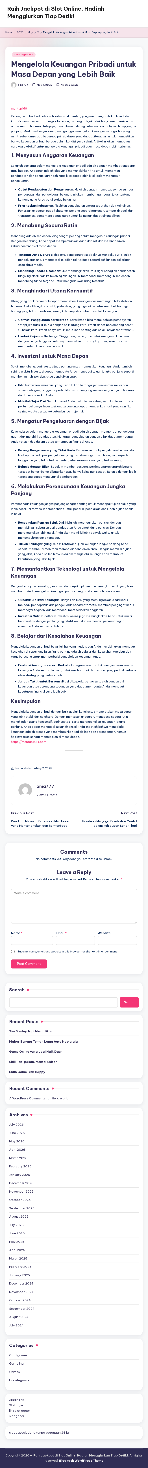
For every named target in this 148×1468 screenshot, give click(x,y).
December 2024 (21, 1283)
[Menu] (10, 26)
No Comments (70, 85)
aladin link (16, 1400)
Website (104, 933)
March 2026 (18, 1158)
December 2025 (21, 1183)
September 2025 (21, 1208)
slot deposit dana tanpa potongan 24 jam (40, 1433)
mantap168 (19, 108)
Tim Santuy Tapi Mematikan (31, 1031)
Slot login (16, 1405)
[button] (46, 795)
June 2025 (17, 1233)
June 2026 (17, 1133)
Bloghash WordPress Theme (81, 1461)
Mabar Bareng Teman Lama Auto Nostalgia (43, 1041)
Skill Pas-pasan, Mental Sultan (33, 1062)
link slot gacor (19, 1411)
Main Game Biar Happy (27, 1072)
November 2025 (21, 1192)
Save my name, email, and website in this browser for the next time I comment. (67, 951)
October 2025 (20, 1200)
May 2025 (16, 1242)
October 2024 (20, 1300)
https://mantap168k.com (28, 742)
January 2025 (19, 1275)
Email (61, 933)
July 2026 (16, 1125)
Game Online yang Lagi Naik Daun (35, 1052)
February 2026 (20, 1166)
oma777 (45, 786)
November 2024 (21, 1292)
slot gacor (17, 1416)
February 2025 (20, 1267)
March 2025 (18, 1258)
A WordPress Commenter (28, 1098)
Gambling (16, 1363)
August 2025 (19, 1217)
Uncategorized (23, 54)
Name (16, 933)
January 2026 (19, 1175)
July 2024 (16, 1325)
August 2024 (19, 1317)
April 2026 (17, 1150)
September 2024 (21, 1309)
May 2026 (16, 1141)
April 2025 (17, 1250)
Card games (18, 1355)
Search (17, 989)
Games (14, 1372)
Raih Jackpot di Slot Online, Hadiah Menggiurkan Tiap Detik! (55, 12)
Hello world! (60, 1098)
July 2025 (16, 1225)
